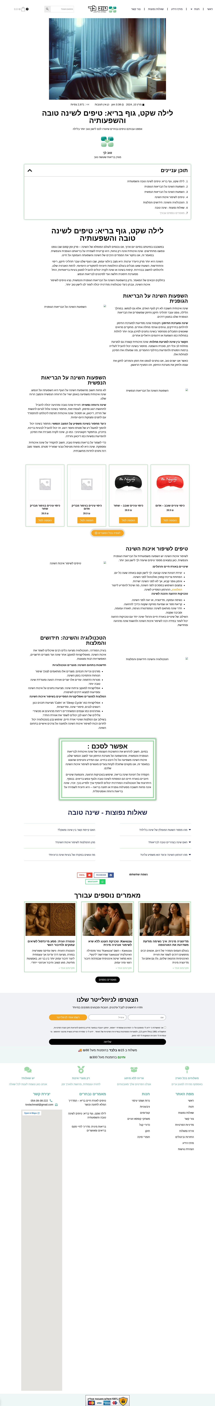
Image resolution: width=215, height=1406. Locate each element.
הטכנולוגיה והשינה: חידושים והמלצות (163, 202)
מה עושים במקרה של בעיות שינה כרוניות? (72, 854)
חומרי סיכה (143, 1137)
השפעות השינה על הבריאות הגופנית (164, 186)
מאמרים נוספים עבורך (172, 213)
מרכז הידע (177, 9)
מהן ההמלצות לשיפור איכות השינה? (75, 842)
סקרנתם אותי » (181, 968)
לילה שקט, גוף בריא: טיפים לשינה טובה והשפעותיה (155, 181)
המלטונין (177, 589)
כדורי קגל (144, 1124)
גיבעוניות (145, 1106)
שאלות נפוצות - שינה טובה (169, 207)
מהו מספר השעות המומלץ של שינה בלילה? (163, 829)
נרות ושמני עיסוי (141, 1100)
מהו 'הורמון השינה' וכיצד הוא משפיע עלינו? (163, 854)
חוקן (147, 1131)
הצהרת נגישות (186, 1149)
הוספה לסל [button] (170, 520)
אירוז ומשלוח (186, 1131)
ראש (191, 1100)
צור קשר (136, 9)
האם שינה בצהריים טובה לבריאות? (167, 842)
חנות (191, 1106)
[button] (29, 170)
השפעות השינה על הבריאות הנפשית (164, 191)
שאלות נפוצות (156, 9)
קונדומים (145, 1112)
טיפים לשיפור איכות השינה (169, 197)
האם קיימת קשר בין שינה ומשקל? (76, 829)
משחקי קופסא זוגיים (138, 1118)
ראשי (210, 9)
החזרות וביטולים (184, 1137)
